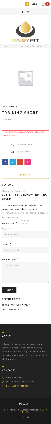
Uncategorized (23, 46)
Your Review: (10, 259)
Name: (6, 228)
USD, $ (34, 4)
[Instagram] (28, 11)
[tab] (24, 175)
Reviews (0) (25, 174)
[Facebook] (22, 11)
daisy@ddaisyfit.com (17, 386)
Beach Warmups (10, 309)
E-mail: (6, 244)
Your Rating (10, 223)
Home (6, 46)
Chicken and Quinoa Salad (16, 304)
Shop (13, 46)
